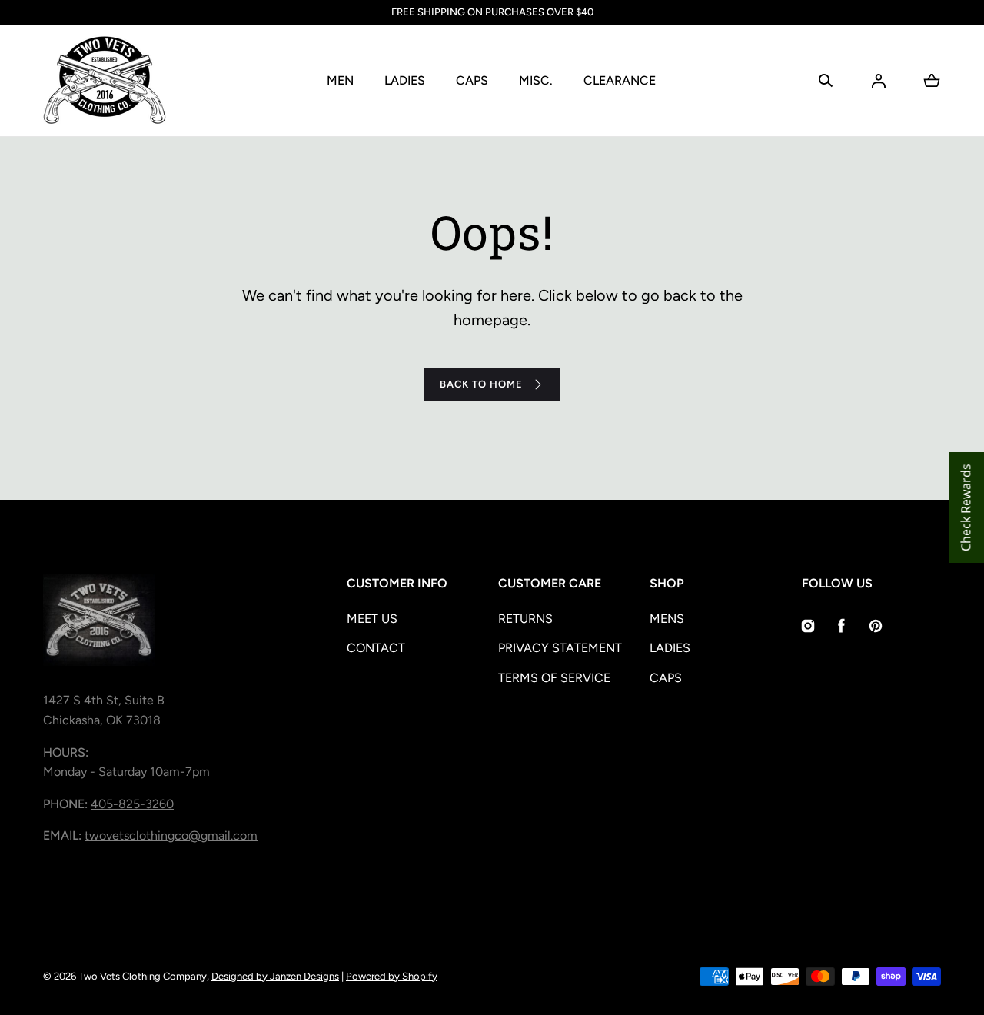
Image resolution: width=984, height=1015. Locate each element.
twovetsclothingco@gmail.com (171, 835)
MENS (667, 618)
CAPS (472, 80)
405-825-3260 (132, 804)
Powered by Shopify (391, 976)
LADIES (404, 80)
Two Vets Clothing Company (142, 976)
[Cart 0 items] (931, 81)
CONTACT (376, 648)
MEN (340, 80)
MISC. (536, 80)
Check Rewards (965, 507)
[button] (825, 81)
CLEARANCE (619, 80)
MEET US (372, 618)
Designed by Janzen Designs (275, 976)
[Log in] (878, 81)
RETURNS (525, 618)
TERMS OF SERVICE (554, 678)
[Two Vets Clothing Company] (104, 80)
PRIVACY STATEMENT (560, 648)
